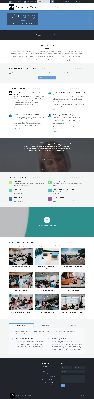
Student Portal (66, 1)
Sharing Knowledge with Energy (72, 312)
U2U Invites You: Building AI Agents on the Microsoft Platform (28, 93)
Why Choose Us (47, 325)
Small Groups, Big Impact (47, 290)
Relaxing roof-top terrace (73, 266)
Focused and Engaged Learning (21, 312)
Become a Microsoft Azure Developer (26, 115)
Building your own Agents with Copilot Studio (69, 92)
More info (16, 107)
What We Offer (21, 325)
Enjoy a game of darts (21, 290)
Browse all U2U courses (47, 78)
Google (50, 159)
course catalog (50, 35)
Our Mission (73, 325)
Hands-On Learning (73, 290)
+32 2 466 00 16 (19, 1)
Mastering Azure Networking (63, 115)
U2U (21, 395)
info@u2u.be (33, 1)
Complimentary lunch (47, 312)
